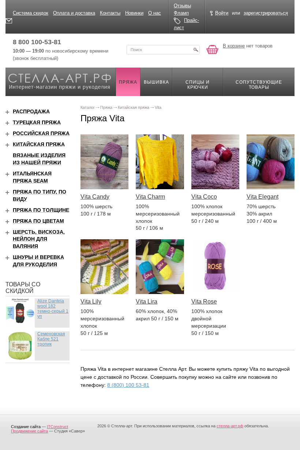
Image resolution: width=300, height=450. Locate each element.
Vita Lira (146, 301)
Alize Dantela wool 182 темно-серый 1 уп (52, 308)
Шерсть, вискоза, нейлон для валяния (39, 239)
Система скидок (30, 13)
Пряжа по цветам (38, 221)
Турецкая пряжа (37, 122)
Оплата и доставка (74, 13)
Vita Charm (150, 197)
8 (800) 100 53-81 (128, 385)
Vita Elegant (262, 197)
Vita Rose (204, 301)
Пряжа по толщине (41, 210)
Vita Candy (94, 197)
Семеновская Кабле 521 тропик (51, 339)
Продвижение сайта (29, 431)
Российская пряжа (41, 133)
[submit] (195, 49)
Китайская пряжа (39, 144)
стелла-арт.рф (230, 426)
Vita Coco (204, 197)
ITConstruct (57, 426)
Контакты (110, 13)
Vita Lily (90, 301)
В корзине (234, 46)
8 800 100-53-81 (37, 42)
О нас (154, 13)
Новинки (134, 13)
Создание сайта (26, 426)
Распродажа (31, 111)
